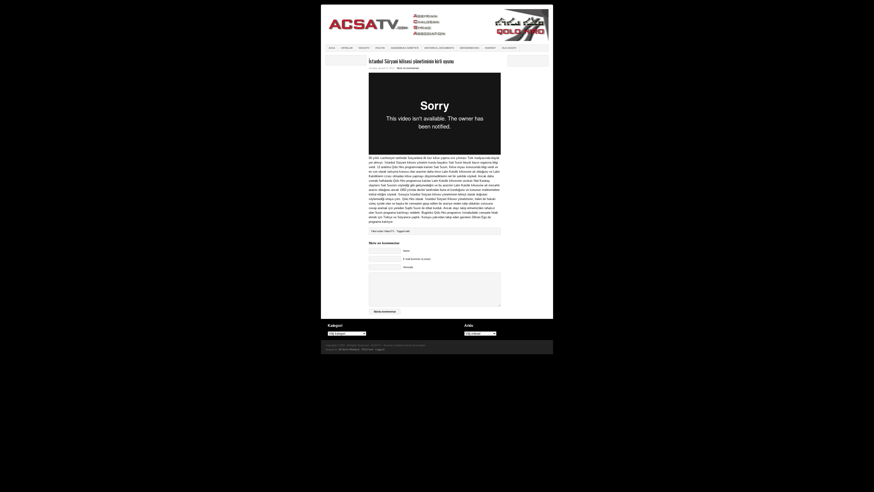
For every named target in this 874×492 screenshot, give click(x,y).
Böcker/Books (469, 48)
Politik (380, 48)
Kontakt (490, 48)
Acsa (332, 48)
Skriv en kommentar (408, 68)
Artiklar (347, 48)
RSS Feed (367, 349)
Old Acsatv (509, 48)
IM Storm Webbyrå (349, 349)
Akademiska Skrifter (405, 48)
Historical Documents (439, 48)
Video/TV (364, 48)
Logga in (380, 349)
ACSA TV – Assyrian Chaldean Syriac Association (437, 25)
